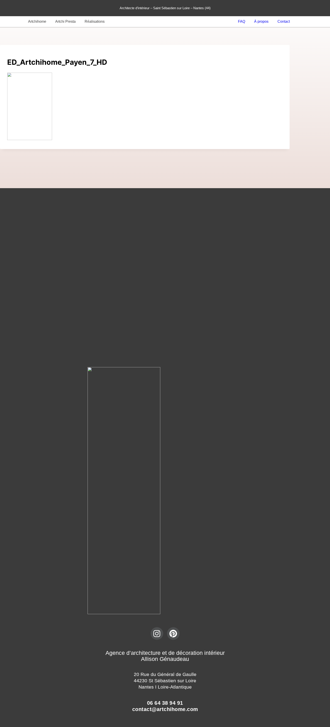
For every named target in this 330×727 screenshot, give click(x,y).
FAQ (241, 21)
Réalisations (95, 21)
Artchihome (37, 21)
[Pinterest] (173, 633)
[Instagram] (157, 633)
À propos (261, 21)
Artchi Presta (65, 21)
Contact (283, 21)
